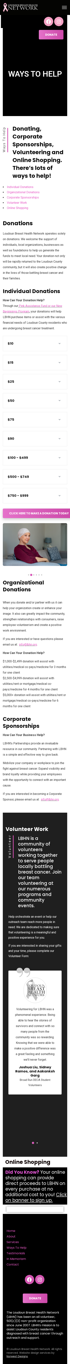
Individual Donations (20, 187)
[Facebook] (48, 21)
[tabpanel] (35, 544)
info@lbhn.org (28, 644)
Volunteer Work (17, 202)
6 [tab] (28, 574)
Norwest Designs (17, 1356)
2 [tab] (39, 574)
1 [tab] (41, 574)
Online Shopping (17, 208)
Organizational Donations (23, 192)
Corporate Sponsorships (23, 197)
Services (13, 1242)
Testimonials (16, 1253)
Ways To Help (17, 1248)
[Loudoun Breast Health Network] (20, 7)
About (11, 1236)
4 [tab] (33, 574)
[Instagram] (58, 21)
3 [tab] (36, 574)
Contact (13, 1264)
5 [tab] (31, 575)
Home (11, 1231)
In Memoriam (16, 1259)
